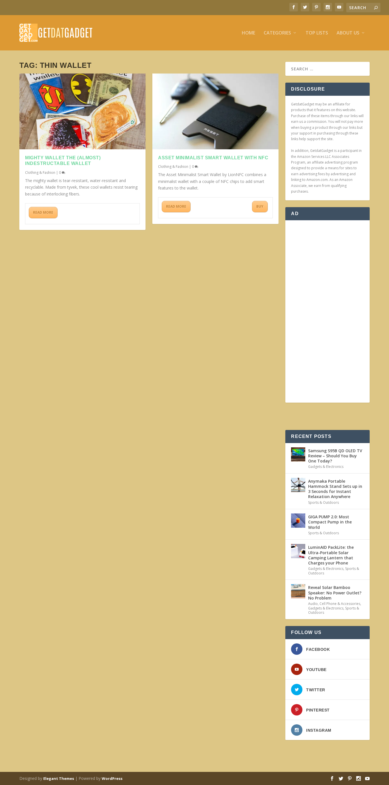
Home (248, 33)
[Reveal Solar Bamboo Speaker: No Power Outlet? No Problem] (298, 591)
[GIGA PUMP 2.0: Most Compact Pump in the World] (298, 520)
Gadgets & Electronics (325, 466)
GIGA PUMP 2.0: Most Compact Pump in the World (330, 522)
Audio (313, 603)
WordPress (112, 778)
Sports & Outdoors (323, 502)
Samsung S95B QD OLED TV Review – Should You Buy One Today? (335, 456)
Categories (277, 33)
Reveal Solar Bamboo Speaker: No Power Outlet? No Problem (334, 592)
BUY (259, 206)
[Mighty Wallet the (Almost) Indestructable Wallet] (82, 111)
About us (348, 33)
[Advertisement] (327, 311)
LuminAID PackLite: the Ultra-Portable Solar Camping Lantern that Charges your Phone (331, 555)
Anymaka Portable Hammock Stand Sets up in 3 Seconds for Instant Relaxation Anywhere (335, 488)
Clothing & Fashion (40, 172)
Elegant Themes (58, 778)
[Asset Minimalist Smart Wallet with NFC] (215, 111)
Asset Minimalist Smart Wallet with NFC (213, 157)
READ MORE (43, 212)
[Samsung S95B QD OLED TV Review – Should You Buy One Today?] (298, 454)
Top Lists (317, 33)
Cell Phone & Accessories (340, 603)
